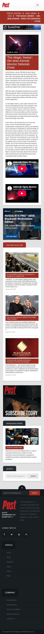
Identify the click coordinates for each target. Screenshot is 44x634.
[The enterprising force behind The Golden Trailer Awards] (22, 305)
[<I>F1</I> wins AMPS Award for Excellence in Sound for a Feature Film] (22, 262)
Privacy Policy (12, 605)
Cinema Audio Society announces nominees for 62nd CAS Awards (19, 361)
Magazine (10, 562)
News (9, 557)
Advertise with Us (13, 614)
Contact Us (11, 619)
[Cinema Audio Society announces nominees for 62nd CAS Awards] (22, 348)
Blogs (9, 576)
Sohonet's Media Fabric (14, 447)
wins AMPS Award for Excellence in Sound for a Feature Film (20, 275)
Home (9, 552)
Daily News (31, 13)
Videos (9, 571)
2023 (10, 16)
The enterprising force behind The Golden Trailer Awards (21, 318)
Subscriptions (11, 600)
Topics (9, 566)
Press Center (14, 13)
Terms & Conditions (13, 609)
